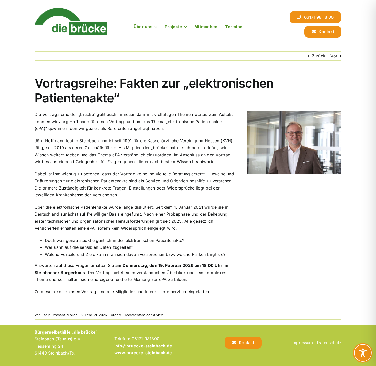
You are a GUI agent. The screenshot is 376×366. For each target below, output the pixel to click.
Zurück (318, 55)
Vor (333, 55)
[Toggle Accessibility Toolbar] (362, 353)
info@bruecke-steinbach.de (143, 345)
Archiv (116, 315)
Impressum (302, 342)
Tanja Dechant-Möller (59, 315)
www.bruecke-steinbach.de (143, 352)
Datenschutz (329, 342)
